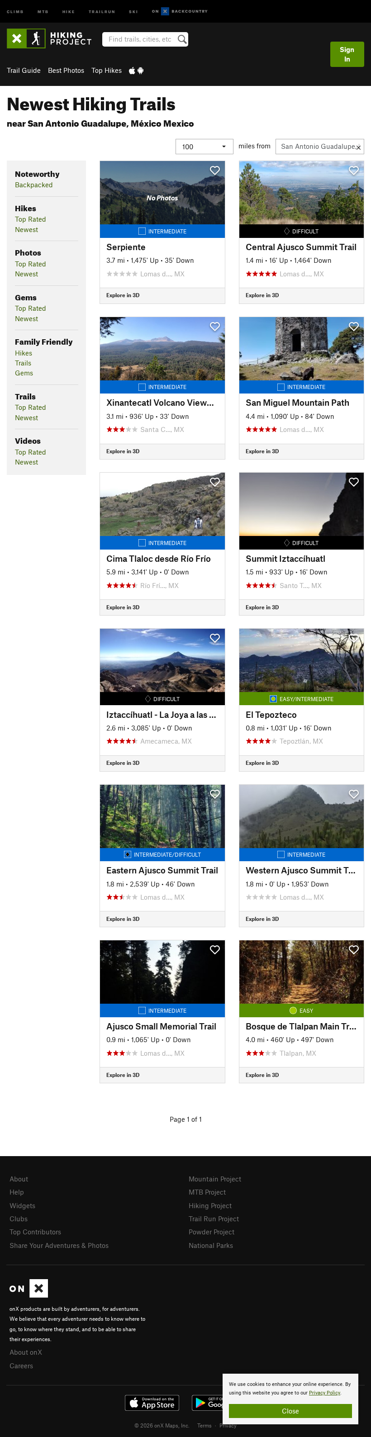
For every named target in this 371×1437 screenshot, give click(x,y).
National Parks (211, 1245)
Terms (204, 1425)
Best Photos (66, 70)
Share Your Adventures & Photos (59, 1245)
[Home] (53, 38)
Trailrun (102, 11)
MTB (43, 11)
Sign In (347, 54)
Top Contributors (35, 1232)
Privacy (228, 1425)
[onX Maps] (29, 1295)
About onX (26, 1352)
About (19, 1179)
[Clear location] (359, 147)
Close (290, 1411)
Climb (15, 11)
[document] (290, 1399)
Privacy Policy (324, 1393)
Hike (68, 11)
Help (17, 1192)
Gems (24, 373)
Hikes (23, 353)
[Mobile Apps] (136, 70)
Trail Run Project (214, 1218)
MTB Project (207, 1192)
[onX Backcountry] (179, 11)
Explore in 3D (122, 295)
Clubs (19, 1218)
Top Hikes (106, 70)
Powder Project (211, 1232)
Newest (26, 229)
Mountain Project (215, 1179)
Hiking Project (210, 1205)
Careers (21, 1365)
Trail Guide (24, 70)
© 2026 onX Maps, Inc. (162, 1425)
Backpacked (34, 184)
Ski (133, 11)
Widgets (22, 1205)
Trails (23, 363)
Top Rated (30, 219)
